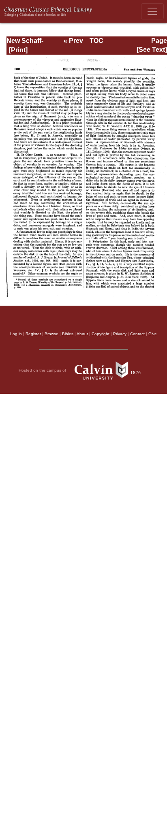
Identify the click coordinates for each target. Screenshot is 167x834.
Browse (51, 334)
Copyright (100, 334)
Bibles (67, 334)
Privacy (119, 334)
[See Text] (152, 49)
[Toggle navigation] (152, 11)
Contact (137, 334)
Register (33, 334)
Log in (16, 334)
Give (152, 334)
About (82, 334)
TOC (96, 40)
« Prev (73, 40)
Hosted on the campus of (43, 370)
